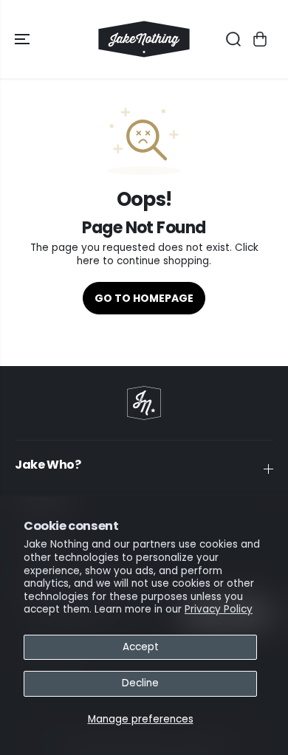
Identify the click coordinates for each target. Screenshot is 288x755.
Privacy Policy (219, 609)
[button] (23, 39)
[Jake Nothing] (144, 39)
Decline (140, 683)
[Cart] (260, 39)
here (88, 261)
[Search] (233, 39)
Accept (141, 647)
